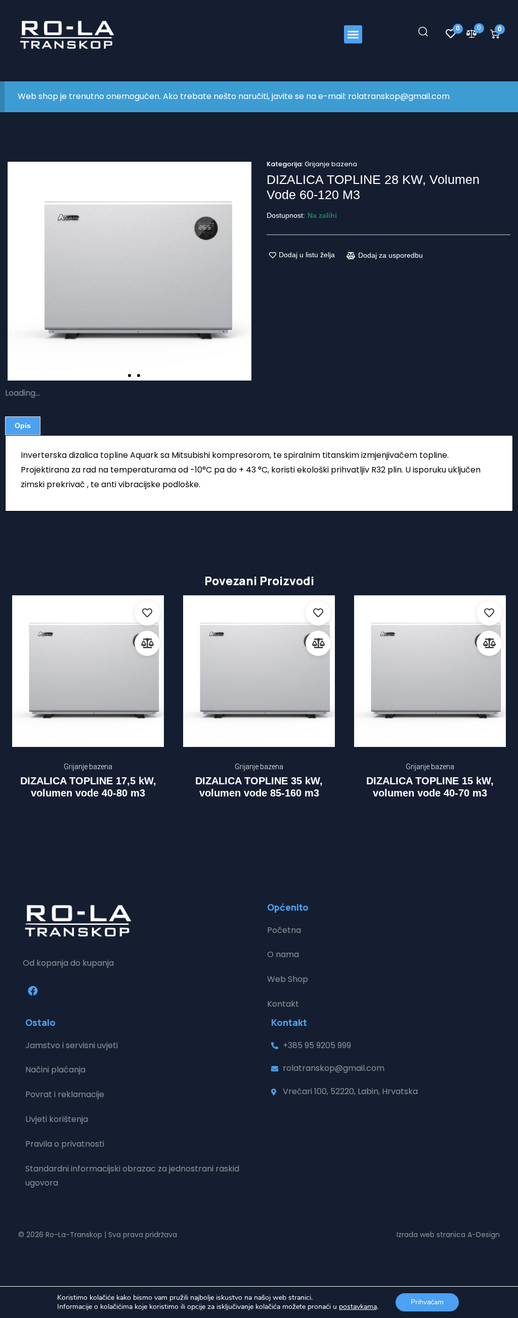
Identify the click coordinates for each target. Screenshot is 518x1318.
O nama (283, 954)
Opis (23, 425)
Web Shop (287, 979)
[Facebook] (33, 991)
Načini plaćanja (55, 1069)
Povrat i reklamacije (64, 1094)
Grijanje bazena (331, 164)
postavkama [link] (358, 1306)
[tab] (22, 425)
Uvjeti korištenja (56, 1119)
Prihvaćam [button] (427, 1302)
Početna (284, 930)
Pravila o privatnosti (64, 1144)
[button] (353, 34)
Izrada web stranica (431, 1235)
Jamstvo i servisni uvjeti (71, 1045)
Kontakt (283, 1004)
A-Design (483, 1235)
